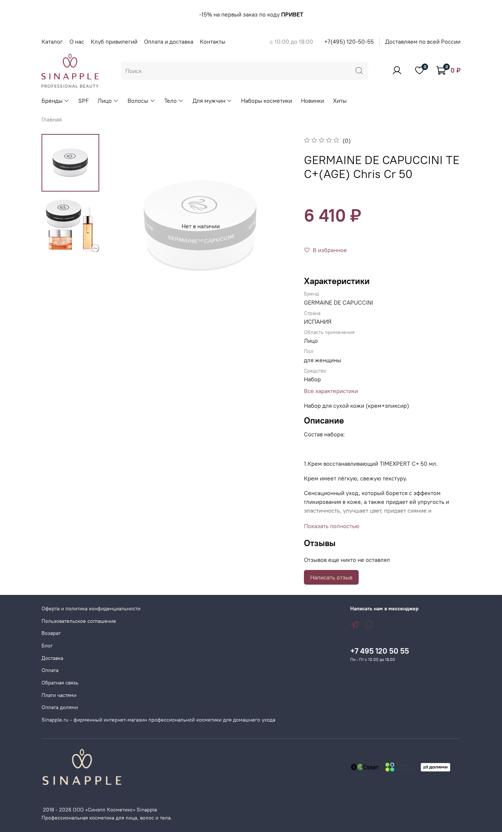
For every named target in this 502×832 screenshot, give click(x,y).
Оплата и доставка (168, 41)
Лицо (105, 100)
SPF (83, 100)
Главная (52, 119)
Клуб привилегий (114, 41)
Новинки (312, 100)
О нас (76, 41)
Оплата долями (60, 707)
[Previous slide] (123, 226)
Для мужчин (209, 100)
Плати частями (59, 695)
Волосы (138, 100)
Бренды (52, 100)
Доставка (52, 658)
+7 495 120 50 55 (379, 651)
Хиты (340, 100)
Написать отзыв (331, 577)
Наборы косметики (266, 100)
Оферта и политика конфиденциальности (91, 608)
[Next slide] (278, 226)
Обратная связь (60, 682)
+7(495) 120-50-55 (349, 41)
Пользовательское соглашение (79, 621)
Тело (170, 100)
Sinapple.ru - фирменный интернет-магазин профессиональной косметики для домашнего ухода (158, 719)
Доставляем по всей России (422, 41)
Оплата (50, 670)
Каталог (52, 41)
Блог (47, 645)
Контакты (212, 41)
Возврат (51, 633)
